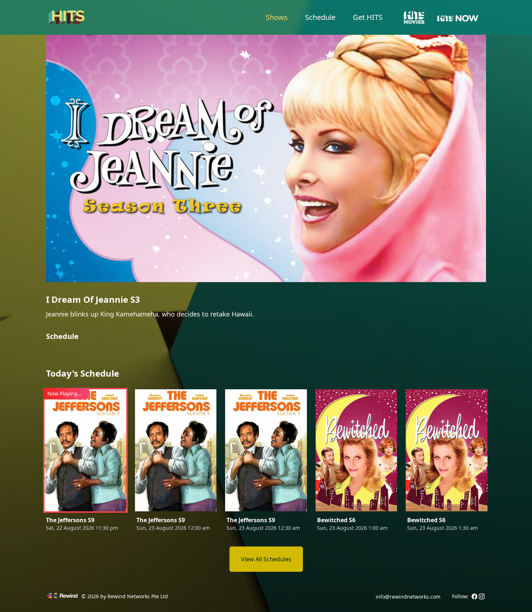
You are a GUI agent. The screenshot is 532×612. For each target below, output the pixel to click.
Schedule (320, 17)
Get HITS (368, 17)
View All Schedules (266, 559)
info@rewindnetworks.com (408, 596)
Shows (277, 17)
